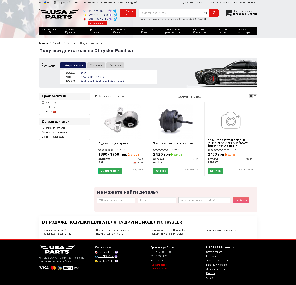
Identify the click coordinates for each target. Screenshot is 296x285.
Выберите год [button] (72, 65)
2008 (121, 80)
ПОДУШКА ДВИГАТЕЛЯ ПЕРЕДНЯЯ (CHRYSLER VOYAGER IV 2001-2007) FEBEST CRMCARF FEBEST (228, 143)
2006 (106, 80)
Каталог (210, 273)
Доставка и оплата (194, 2)
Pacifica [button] (114, 65)
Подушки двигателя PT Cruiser (167, 233)
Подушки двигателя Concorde (113, 230)
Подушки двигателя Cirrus (56, 233)
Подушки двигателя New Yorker (168, 230)
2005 (98, 80)
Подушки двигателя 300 (55, 230)
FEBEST (50, 107)
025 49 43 (98, 19)
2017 (90, 77)
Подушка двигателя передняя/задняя (174, 143)
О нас (209, 277)
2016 (83, 77)
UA (48, 2)
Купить (160, 170)
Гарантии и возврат (217, 264)
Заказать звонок (160, 265)
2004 (91, 80)
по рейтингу (120, 96)
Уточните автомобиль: (49, 65)
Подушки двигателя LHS (109, 233)
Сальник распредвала (54, 132)
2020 (83, 73)
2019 (105, 77)
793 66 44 (98, 10)
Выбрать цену (110, 170)
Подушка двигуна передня (113, 143)
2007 (113, 80)
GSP (48, 111)
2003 (83, 80)
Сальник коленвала (53, 136)
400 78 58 (98, 15)
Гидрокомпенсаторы (53, 128)
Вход (253, 2)
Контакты (239, 2)
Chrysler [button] (95, 65)
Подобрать (241, 200)
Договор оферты (215, 269)
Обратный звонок (97, 23)
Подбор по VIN (128, 13)
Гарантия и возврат (219, 2)
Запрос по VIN (160, 268)
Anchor (50, 102)
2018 (98, 77)
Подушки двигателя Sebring (220, 230)
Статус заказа (214, 252)
